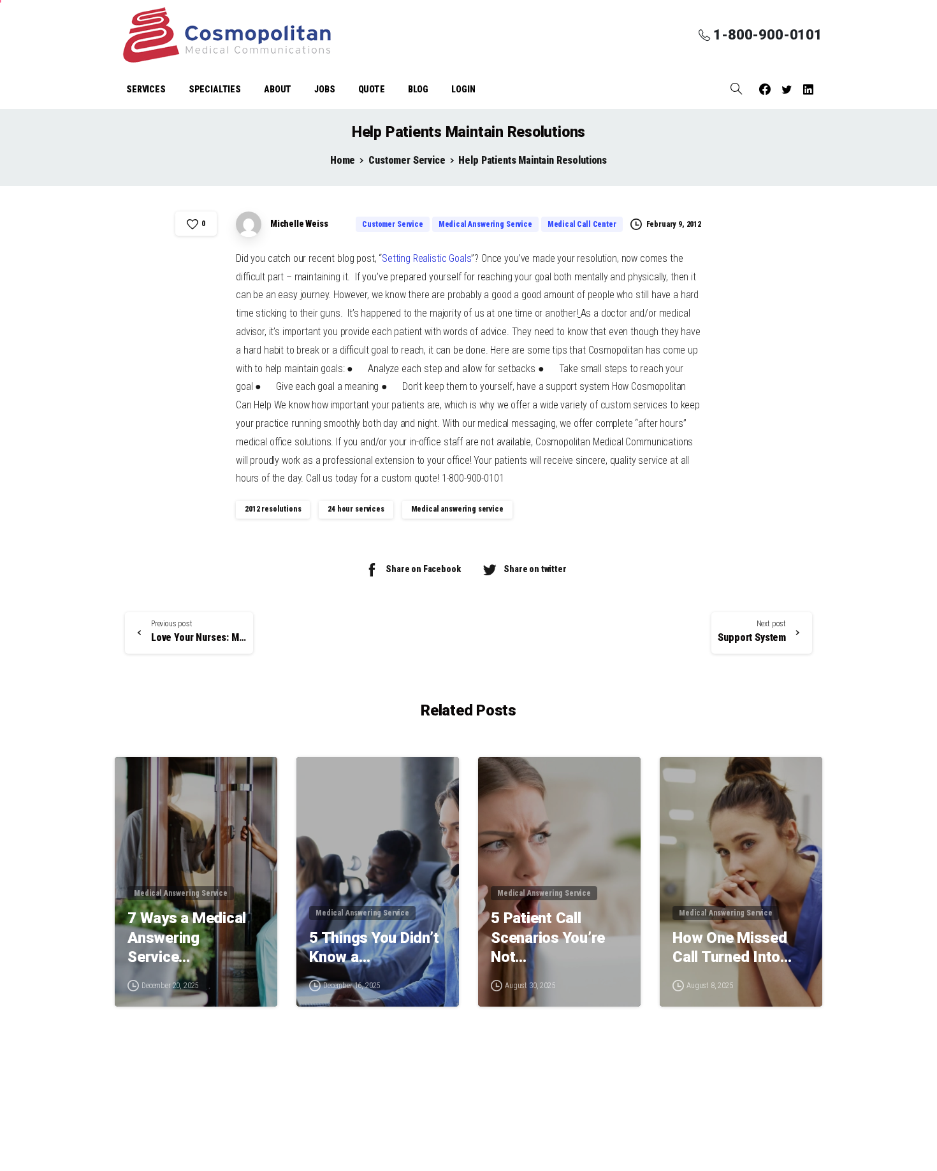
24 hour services (356, 509)
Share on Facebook (423, 569)
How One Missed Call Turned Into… (732, 947)
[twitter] (786, 89)
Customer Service (406, 160)
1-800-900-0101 (767, 35)
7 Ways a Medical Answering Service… (186, 937)
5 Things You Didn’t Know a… (374, 947)
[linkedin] (808, 89)
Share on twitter (535, 569)
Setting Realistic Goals (426, 258)
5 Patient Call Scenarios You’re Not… (548, 937)
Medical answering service (457, 509)
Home (342, 160)
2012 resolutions (273, 509)
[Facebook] (765, 89)
